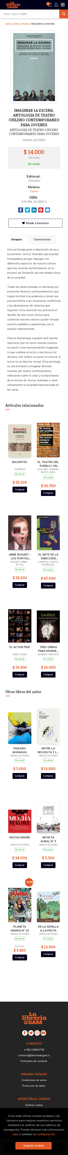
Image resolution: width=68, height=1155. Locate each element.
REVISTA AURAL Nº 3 (48, 839)
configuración (45, 1134)
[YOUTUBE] (43, 1033)
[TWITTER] (31, 1033)
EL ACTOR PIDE (19, 647)
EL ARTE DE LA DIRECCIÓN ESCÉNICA (48, 556)
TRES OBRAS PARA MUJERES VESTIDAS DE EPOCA (48, 649)
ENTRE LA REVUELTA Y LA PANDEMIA (48, 750)
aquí (15, 1134)
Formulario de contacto (34, 1061)
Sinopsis (16, 239)
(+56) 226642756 (34, 1049)
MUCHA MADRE (19, 837)
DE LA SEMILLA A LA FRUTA (48, 928)
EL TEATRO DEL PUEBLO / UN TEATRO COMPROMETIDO (48, 464)
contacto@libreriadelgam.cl (34, 1055)
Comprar (20, 489)
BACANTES (19, 462)
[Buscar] (63, 14)
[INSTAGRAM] (37, 1033)
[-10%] (19, 901)
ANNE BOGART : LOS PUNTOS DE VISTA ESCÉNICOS (19, 556)
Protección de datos (34, 1086)
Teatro (26, 23)
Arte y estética (13, 23)
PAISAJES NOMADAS (20, 750)
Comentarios (42, 239)
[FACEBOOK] (25, 1033)
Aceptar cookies (33, 1145)
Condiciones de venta (34, 1080)
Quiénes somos (34, 1105)
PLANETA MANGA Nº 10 (20, 928)
